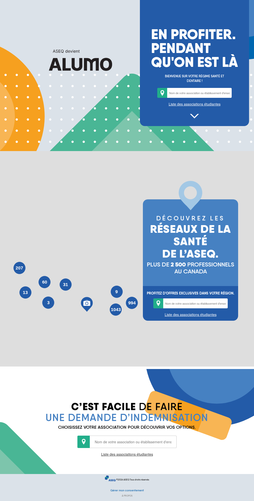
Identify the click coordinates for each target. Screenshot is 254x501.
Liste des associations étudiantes (195, 104)
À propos (127, 495)
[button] (87, 304)
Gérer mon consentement (127, 490)
